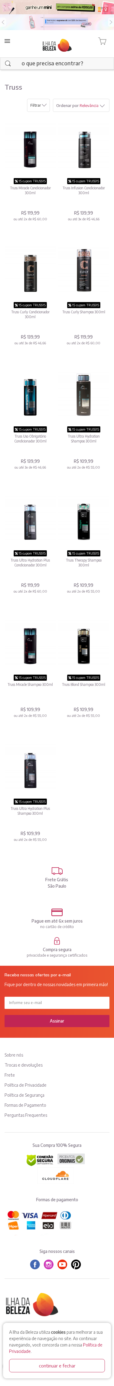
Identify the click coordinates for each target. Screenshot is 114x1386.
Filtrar (35, 105)
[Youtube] (63, 1264)
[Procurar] (8, 63)
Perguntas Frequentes (26, 1115)
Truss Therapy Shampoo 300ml (84, 562)
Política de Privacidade (26, 1085)
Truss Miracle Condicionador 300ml (30, 190)
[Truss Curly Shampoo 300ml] (83, 269)
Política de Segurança (24, 1095)
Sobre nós (14, 1055)
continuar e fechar (57, 1365)
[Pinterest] (77, 1264)
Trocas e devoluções (24, 1065)
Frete (10, 1075)
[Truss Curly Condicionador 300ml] (30, 269)
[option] (57, 22)
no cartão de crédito (57, 926)
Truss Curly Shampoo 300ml (83, 312)
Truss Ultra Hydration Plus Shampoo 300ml (30, 811)
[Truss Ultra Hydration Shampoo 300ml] (83, 394)
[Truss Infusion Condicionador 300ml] (83, 145)
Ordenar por (67, 105)
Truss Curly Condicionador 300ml (30, 314)
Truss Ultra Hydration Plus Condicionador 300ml (30, 562)
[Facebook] (36, 1264)
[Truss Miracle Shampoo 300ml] (30, 642)
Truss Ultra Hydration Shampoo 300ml (84, 438)
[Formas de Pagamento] (57, 912)
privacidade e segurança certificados (57, 955)
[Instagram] (50, 1264)
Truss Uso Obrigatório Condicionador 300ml (30, 438)
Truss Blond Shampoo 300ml (83, 684)
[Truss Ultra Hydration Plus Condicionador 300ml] (30, 518)
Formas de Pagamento (25, 1105)
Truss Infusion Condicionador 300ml (84, 190)
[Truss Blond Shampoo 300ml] (83, 642)
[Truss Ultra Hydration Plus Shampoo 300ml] (30, 766)
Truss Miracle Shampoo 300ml (30, 684)
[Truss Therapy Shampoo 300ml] (83, 518)
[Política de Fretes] (57, 871)
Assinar (57, 1020)
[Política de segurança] (57, 941)
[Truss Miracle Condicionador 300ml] (30, 145)
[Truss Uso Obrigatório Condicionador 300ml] (30, 394)
